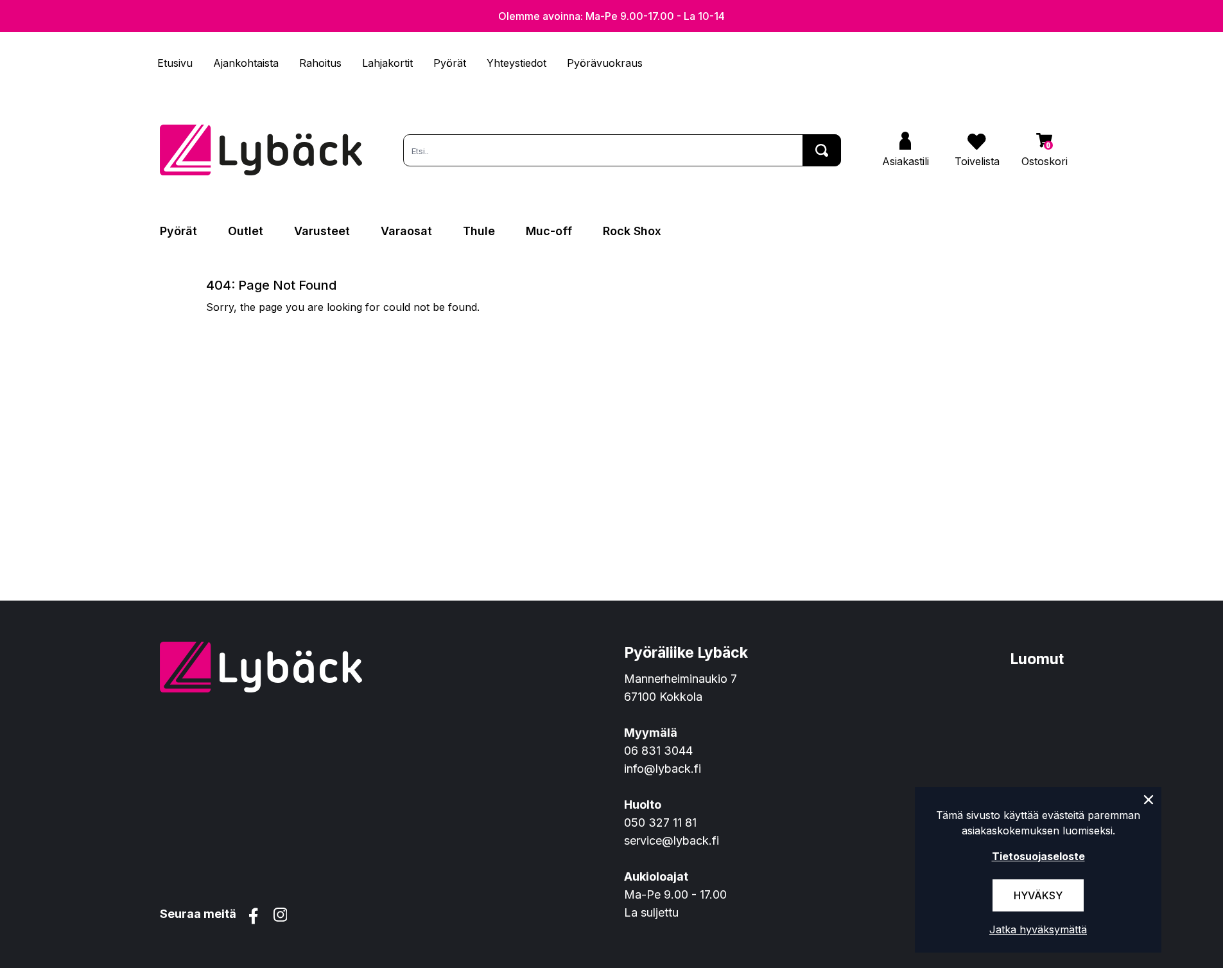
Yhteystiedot (516, 63)
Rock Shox (632, 231)
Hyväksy (1038, 895)
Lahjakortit (387, 63)
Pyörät (449, 63)
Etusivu (175, 63)
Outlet (245, 231)
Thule (479, 231)
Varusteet (322, 231)
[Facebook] (254, 916)
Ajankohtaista (246, 63)
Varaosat (406, 231)
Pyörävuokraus (605, 63)
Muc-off (549, 231)
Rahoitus (320, 63)
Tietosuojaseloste (1038, 856)
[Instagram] (280, 916)
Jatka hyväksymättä (1038, 929)
